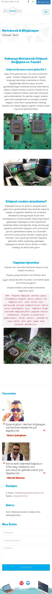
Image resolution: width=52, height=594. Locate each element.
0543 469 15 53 (11, 1)
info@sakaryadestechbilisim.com (29, 492)
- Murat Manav (15, 477)
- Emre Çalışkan (16, 435)
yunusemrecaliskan (33, 588)
